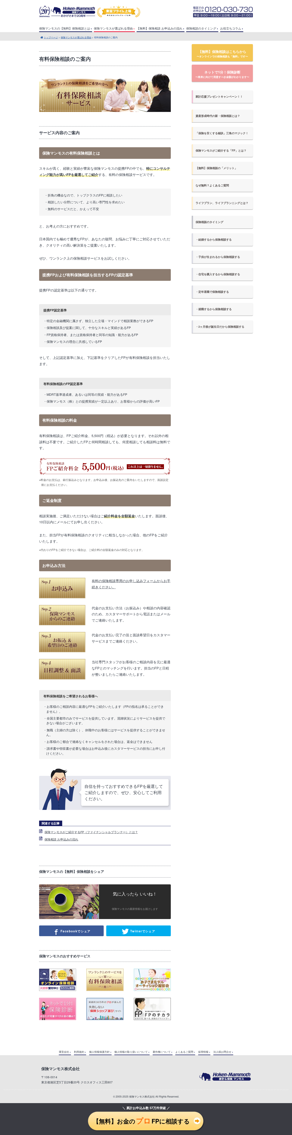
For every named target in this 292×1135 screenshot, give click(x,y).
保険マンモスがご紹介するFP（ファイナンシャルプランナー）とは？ (91, 832)
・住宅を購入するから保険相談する (218, 274)
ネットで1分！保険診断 (222, 74)
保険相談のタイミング (201, 28)
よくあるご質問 (184, 1051)
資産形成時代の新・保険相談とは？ (218, 116)
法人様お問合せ (222, 1051)
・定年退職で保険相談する (212, 292)
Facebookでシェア (75, 931)
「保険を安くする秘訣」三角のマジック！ (222, 133)
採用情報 (203, 1051)
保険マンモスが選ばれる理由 (113, 28)
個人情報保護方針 (99, 1051)
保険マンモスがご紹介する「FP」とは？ (221, 150)
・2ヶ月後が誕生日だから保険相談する (220, 327)
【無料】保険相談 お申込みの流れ (159, 28)
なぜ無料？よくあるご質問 (212, 185)
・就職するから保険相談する (214, 309)
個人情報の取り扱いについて (131, 1051)
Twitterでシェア (142, 931)
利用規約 (79, 1051)
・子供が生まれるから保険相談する (218, 257)
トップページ (51, 37)
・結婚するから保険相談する (214, 239)
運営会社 (64, 1051)
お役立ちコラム (230, 28)
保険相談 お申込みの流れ (61, 839)
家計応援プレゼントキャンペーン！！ (219, 96)
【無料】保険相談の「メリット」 (216, 168)
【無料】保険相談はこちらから (222, 53)
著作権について (162, 1051)
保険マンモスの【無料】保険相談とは (64, 28)
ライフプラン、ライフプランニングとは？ (222, 203)
